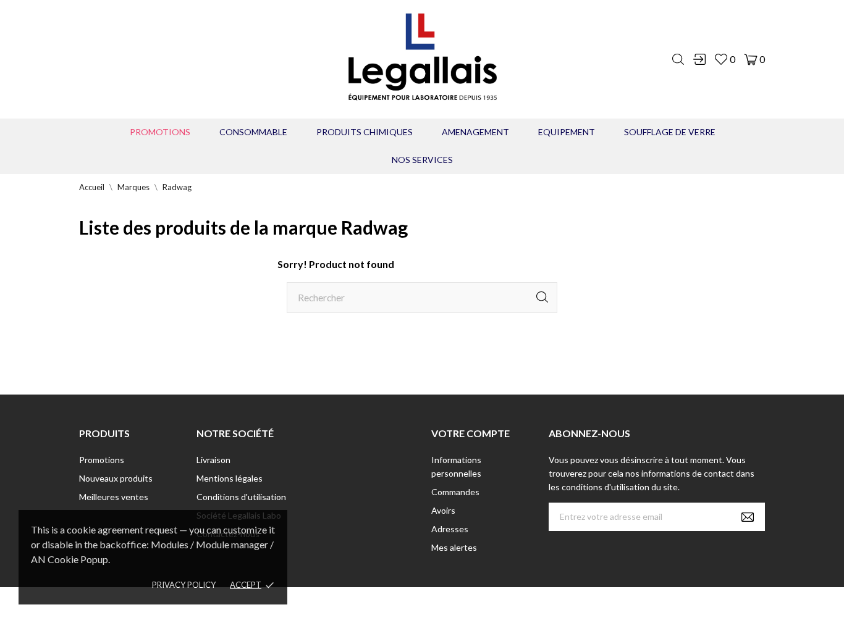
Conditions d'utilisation (241, 496)
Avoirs (443, 510)
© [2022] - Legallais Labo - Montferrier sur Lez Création (399, 605)
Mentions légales (229, 478)
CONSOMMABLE (253, 132)
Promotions (160, 132)
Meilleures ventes (113, 496)
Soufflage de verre (669, 132)
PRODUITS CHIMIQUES (364, 132)
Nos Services (422, 159)
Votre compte (470, 433)
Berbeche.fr (528, 605)
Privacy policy (184, 585)
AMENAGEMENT (475, 132)
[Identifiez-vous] (699, 59)
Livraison (213, 459)
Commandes (455, 492)
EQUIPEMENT (566, 132)
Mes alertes (454, 547)
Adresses (449, 529)
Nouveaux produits (116, 478)
